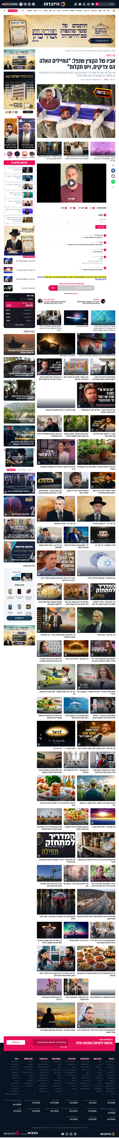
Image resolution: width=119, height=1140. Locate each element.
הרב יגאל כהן (44, 1072)
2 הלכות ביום (110, 1072)
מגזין (104, 11)
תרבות (99, 1080)
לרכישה (16, 578)
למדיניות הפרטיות (68, 294)
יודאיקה (58, 1091)
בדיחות (73, 1067)
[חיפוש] (97, 4)
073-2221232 (36, 1103)
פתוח (87, 1072)
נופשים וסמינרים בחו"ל (72, 1117)
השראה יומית (85, 1086)
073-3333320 (17, 1104)
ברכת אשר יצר (14, 1091)
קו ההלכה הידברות (92, 1109)
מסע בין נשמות (85, 1078)
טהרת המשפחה (28, 1067)
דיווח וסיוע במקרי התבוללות (52, 1109)
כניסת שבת (111, 1078)
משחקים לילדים (71, 1075)
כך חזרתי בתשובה (84, 1083)
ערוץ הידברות (110, 1064)
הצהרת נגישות (110, 1091)
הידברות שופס (110, 1086)
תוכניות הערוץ (84, 1059)
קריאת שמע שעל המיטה (11, 1094)
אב (91, 208)
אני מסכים (70, 294)
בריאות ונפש (57, 1080)
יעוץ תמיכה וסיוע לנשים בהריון (70, 1109)
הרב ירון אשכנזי (44, 1078)
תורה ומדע (98, 1078)
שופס (50, 11)
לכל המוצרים (19, 618)
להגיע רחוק (86, 1080)
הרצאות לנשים (29, 1083)
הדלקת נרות (29, 1070)
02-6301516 (111, 1113)
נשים (100, 1070)
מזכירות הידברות (111, 1100)
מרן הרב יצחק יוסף (43, 1067)
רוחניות (99, 1072)
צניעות (31, 1075)
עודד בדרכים (85, 1061)
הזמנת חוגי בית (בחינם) (34, 1109)
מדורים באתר (97, 1059)
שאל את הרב (65, 11)
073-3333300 (92, 1111)
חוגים (74, 1088)
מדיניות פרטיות (110, 1061)
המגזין (99, 1064)
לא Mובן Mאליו (85, 1064)
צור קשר (35, 11)
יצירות (73, 1086)
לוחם (71, 208)
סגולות (58, 1075)
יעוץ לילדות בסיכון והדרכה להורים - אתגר (12, 1101)
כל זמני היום (19, 325)
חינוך (59, 1078)
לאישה (31, 1061)
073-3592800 (54, 1103)
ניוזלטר (112, 1070)
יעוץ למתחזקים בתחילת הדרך (32, 1100)
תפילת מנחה (14, 1064)
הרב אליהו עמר (44, 1091)
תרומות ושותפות (110, 1083)
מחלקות (46, 11)
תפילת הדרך (14, 1083)
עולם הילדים (79, 11)
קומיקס (73, 1078)
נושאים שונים (56, 1059)
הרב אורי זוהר (44, 1083)
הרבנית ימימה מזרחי (27, 1072)
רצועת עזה (81, 208)
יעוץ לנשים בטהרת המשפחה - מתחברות (107, 1109)
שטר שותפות (94, 11)
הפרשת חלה (29, 1086)
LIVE (23, 11)
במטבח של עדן (85, 1067)
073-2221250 (93, 1119)
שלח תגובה (101, 227)
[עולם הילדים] (33, 4)
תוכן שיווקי (98, 1091)
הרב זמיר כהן (86, 11)
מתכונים (31, 1064)
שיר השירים (15, 1086)
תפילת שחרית (14, 1061)
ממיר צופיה (112, 1117)
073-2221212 (93, 1103)
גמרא (59, 1067)
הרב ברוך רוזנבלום (43, 1080)
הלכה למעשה (85, 1070)
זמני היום (59, 11)
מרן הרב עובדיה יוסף (42, 1064)
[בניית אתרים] (32, 1134)
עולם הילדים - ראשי (70, 1061)
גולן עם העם (85, 1075)
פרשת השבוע (97, 1086)
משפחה (99, 1075)
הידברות (111, 1059)
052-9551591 (73, 1111)
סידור (16, 1059)
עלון (54, 11)
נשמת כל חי (15, 1088)
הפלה (31, 1078)
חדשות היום (98, 1067)
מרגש (62, 208)
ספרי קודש (57, 1088)
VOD (108, 11)
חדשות (100, 11)
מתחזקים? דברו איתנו (11, 4)
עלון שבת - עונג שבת (72, 1100)
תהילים (16, 1080)
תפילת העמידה (14, 1070)
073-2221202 (74, 1119)
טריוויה (73, 1080)
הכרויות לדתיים (56, 1086)
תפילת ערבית (14, 1067)
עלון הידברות (110, 1067)
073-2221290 (36, 1111)
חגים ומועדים (97, 1088)
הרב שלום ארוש (43, 1086)
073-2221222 (111, 1103)
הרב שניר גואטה (43, 1075)
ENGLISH (29, 11)
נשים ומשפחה (28, 1059)
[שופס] (29, 4)
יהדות (99, 1061)
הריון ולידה (30, 1080)
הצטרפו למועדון (12, 11)
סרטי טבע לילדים (70, 1083)
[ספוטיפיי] (21, 4)
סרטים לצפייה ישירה (70, 1070)
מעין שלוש (15, 1075)
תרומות (40, 11)
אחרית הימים (57, 1083)
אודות (112, 1094)
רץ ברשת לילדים (71, 1064)
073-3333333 (111, 1119)
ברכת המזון (15, 1072)
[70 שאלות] (25, 4)
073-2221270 (17, 1111)
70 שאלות (72, 11)
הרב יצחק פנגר (44, 1070)
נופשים (112, 1080)
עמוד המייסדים (110, 1088)
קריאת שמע (15, 1078)
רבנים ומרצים (44, 1059)
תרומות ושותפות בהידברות (90, 1100)
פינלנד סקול (57, 1072)
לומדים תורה (57, 1061)
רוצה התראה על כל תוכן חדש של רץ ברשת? (71, 283)
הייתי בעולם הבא (84, 1088)
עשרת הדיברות (56, 1070)
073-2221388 (74, 1103)
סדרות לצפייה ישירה (70, 1072)
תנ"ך (59, 1064)
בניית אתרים (24, 1134)
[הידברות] (54, 4)
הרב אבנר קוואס (43, 1088)
